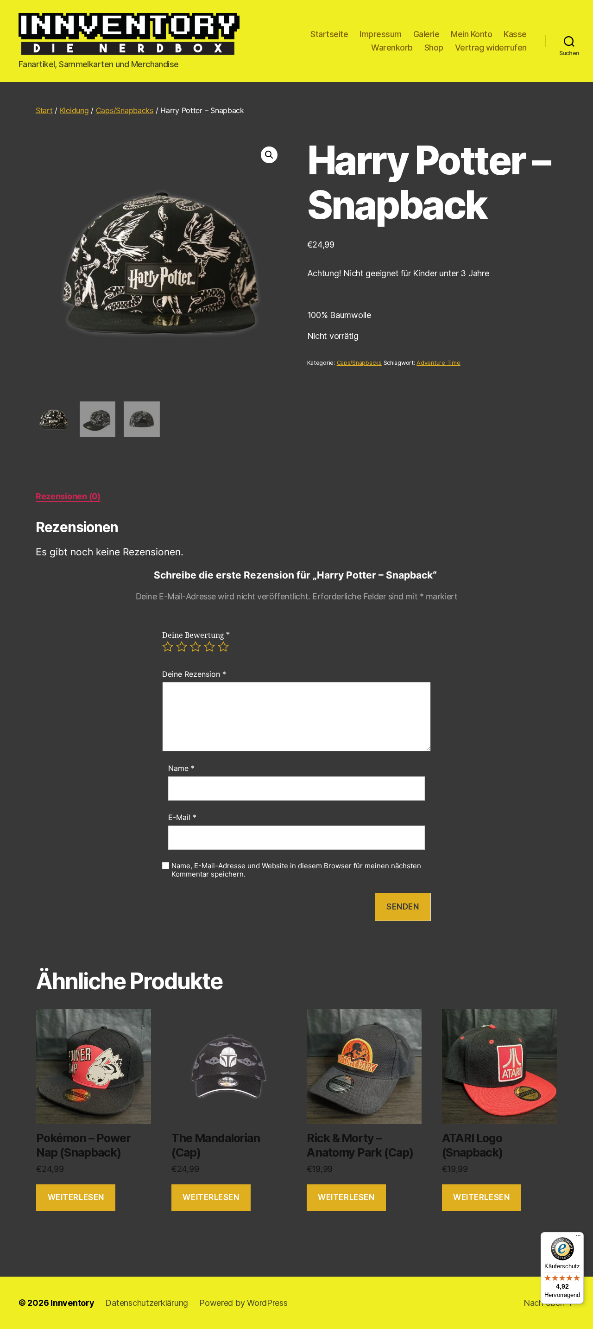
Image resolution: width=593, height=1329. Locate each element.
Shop (433, 47)
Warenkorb (392, 47)
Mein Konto (471, 34)
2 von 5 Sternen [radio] (181, 646)
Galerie (426, 34)
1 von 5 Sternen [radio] (167, 646)
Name (181, 768)
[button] (269, 154)
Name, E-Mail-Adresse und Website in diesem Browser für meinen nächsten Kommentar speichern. (296, 870)
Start (44, 110)
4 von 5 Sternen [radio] (209, 646)
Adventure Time (438, 362)
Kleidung (74, 110)
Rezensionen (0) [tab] (68, 496)
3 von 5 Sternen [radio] (195, 646)
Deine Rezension (194, 674)
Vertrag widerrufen (491, 47)
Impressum (381, 34)
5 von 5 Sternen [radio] (223, 646)
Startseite (329, 34)
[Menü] (578, 1237)
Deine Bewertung (196, 635)
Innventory (72, 1303)
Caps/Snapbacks (124, 110)
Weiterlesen (76, 1197)
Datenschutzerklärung (146, 1303)
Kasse (515, 34)
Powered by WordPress (243, 1303)
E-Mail (182, 817)
